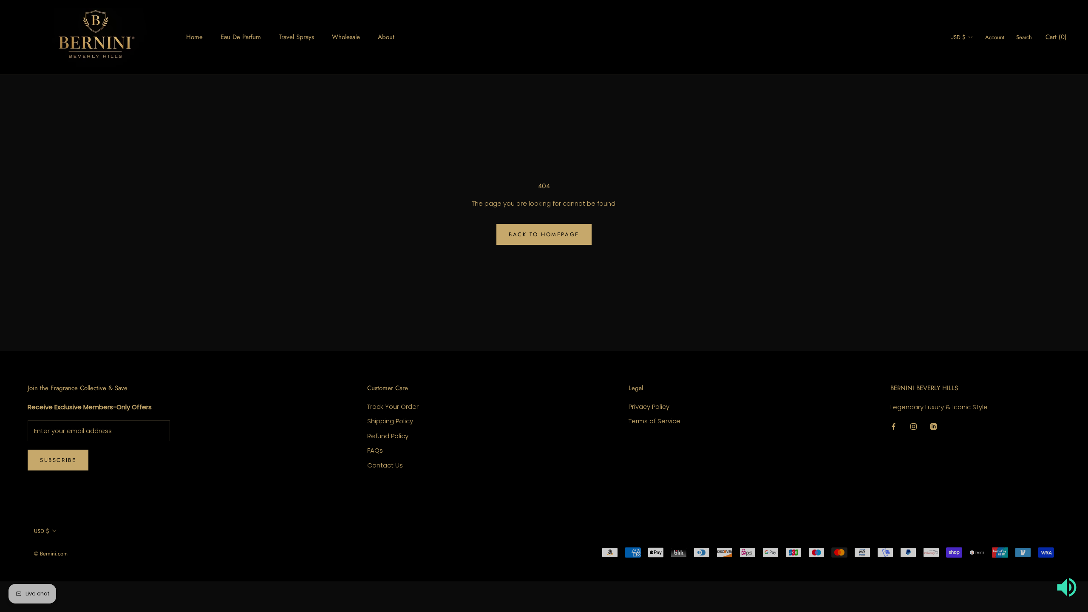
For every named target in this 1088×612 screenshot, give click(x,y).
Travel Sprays (296, 37)
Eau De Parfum (241, 37)
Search (1024, 37)
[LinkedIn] (933, 426)
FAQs (375, 450)
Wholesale (346, 37)
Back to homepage (544, 234)
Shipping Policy (390, 420)
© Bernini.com (51, 554)
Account (994, 37)
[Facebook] (893, 426)
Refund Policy (387, 435)
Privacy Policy (649, 406)
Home (194, 37)
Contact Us (385, 465)
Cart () (1056, 37)
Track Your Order (393, 406)
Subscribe (58, 460)
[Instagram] (913, 426)
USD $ (958, 37)
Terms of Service (654, 420)
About (386, 37)
